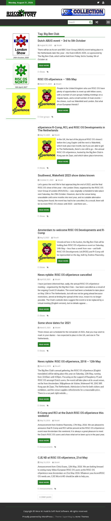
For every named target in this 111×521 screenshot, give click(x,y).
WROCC (41, 354)
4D (58, 489)
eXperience (74, 117)
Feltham (69, 216)
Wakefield (92, 219)
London (76, 216)
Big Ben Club (60, 72)
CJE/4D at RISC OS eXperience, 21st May (63, 457)
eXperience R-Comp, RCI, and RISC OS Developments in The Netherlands (71, 129)
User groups (45, 117)
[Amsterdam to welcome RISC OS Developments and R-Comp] (47, 242)
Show (89, 72)
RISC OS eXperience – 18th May (57, 79)
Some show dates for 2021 (54, 323)
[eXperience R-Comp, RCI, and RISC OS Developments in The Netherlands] (47, 139)
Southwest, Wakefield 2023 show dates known (66, 175)
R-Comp (98, 168)
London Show (85, 216)
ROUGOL (86, 351)
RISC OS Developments (86, 267)
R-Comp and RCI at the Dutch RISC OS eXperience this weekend (71, 414)
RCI (90, 447)
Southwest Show (70, 219)
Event (73, 72)
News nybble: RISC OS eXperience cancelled (65, 274)
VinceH (59, 45)
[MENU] (108, 22)
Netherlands (81, 72)
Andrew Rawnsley (56, 168)
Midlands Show (97, 216)
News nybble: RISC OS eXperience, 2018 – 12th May (69, 361)
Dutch (68, 72)
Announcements (46, 447)
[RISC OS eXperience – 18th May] (47, 88)
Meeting (83, 117)
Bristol (62, 216)
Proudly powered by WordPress (37, 516)
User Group (42, 120)
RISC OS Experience (55, 219)
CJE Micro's (75, 489)
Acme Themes (82, 516)
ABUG (51, 72)
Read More (44, 65)
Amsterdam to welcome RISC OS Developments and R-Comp (71, 231)
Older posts (46, 497)
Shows (42, 72)
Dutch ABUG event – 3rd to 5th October (62, 40)
